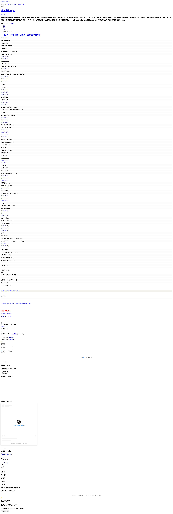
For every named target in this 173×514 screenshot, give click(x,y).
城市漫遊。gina (8, 10)
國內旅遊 (11, 337)
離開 (8, 511)
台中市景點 (11, 339)
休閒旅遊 (11, 23)
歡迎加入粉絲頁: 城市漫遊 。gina (10, 290)
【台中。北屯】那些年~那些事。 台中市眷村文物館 (21, 35)
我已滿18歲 (3, 511)
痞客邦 (13, 334)
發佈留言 (3, 352)
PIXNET (76, 495)
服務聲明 (99, 495)
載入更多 (3, 344)
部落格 (4, 27)
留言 (16, 334)
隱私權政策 (94, 495)
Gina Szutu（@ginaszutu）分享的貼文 (19, 443)
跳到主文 (3, 14)
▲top (2, 341)
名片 (4, 29)
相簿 (4, 26)
